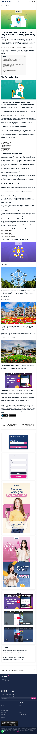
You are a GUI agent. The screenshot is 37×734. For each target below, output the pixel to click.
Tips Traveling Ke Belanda (6, 145)
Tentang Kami (3, 703)
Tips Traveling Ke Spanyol (6, 148)
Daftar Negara (3, 707)
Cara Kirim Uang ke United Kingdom (8, 236)
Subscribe (33, 698)
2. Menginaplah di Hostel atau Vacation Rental (10, 60)
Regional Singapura (4, 708)
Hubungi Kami (3, 714)
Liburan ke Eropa (4, 39)
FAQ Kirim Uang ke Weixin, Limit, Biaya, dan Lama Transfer (13, 659)
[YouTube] (21, 714)
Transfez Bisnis (15, 406)
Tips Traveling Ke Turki (5, 149)
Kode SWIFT (3, 705)
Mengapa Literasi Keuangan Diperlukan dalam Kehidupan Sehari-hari (15, 650)
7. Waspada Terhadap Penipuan (8, 66)
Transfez (6, 405)
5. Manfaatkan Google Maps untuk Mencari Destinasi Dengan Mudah (14, 64)
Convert (18, 473)
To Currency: (13, 467)
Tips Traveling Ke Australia (6, 143)
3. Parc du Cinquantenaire (7, 74)
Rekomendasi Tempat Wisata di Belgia (9, 70)
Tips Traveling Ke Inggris (6, 150)
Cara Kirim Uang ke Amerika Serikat (8, 234)
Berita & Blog (3, 717)
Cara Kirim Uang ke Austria (6, 233)
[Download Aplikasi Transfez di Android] (5, 415)
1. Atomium (5, 71)
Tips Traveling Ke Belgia (6, 58)
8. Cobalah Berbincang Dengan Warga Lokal (10, 67)
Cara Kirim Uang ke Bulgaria (6, 230)
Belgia (2, 418)
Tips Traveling (3, 37)
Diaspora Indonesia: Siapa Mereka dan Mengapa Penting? (13, 655)
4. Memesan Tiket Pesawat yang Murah (9, 63)
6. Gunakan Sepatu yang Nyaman (8, 65)
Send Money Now (18, 447)
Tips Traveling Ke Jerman (6, 142)
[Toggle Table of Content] (24, 56)
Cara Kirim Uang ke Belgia (6, 232)
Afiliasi (20, 703)
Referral (20, 705)
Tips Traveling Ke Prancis (6, 146)
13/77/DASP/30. (18, 731)
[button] (2, 731)
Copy (25, 442)
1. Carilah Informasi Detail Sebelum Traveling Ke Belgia (11, 59)
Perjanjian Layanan (21, 732)
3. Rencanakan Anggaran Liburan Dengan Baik (10, 61)
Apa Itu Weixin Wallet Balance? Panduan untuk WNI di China (13, 657)
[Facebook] (25, 714)
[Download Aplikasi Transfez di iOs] (12, 415)
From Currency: (13, 462)
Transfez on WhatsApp (4, 710)
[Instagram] (27, 714)
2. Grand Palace (5, 72)
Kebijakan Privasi (27, 732)
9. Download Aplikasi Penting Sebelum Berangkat (11, 69)
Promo (20, 707)
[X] (23, 714)
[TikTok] (20, 714)
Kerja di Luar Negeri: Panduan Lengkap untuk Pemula (12, 652)
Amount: (12, 458)
